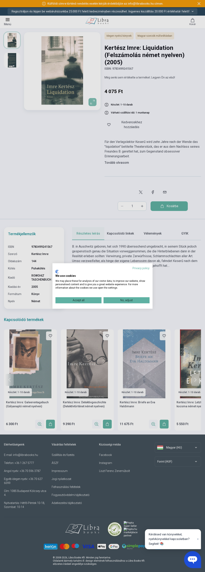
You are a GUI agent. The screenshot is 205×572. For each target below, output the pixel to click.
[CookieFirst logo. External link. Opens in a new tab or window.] (56, 271)
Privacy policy (141, 268)
